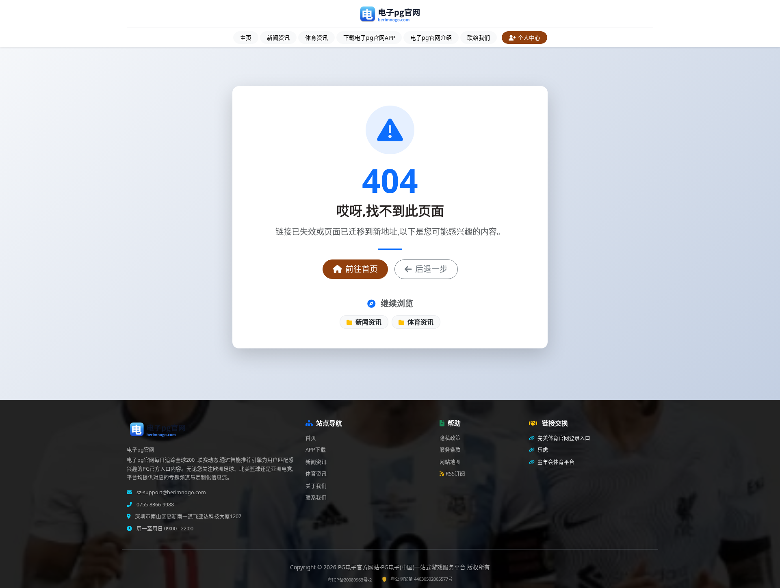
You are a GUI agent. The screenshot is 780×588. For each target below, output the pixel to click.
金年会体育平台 (555, 461)
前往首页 (361, 269)
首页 (311, 438)
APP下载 (316, 449)
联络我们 (478, 37)
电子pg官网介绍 (431, 37)
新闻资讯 (278, 37)
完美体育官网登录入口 (563, 438)
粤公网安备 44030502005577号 (421, 579)
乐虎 (542, 449)
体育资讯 (316, 37)
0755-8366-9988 (154, 504)
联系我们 (316, 497)
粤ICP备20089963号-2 (349, 580)
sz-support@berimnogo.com (170, 492)
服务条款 (450, 449)
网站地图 (450, 461)
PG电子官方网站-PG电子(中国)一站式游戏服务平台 (402, 567)
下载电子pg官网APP (369, 37)
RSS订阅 (455, 473)
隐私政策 (450, 438)
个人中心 (529, 37)
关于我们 (316, 485)
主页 (245, 37)
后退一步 (431, 269)
